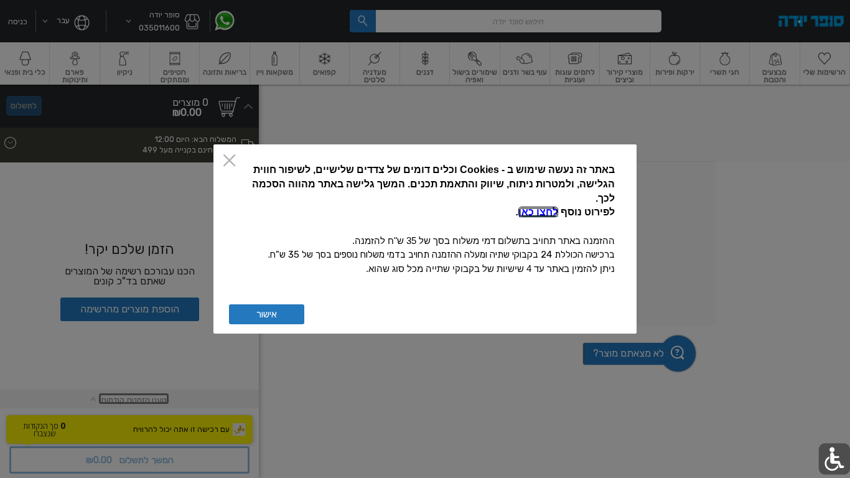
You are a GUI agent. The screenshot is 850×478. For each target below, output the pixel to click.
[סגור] (229, 161)
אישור (266, 314)
